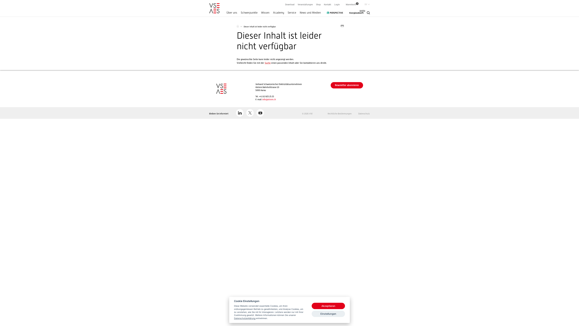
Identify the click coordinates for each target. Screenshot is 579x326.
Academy (278, 12)
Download (289, 4)
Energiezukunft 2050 (355, 12)
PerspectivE (336, 11)
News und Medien (310, 12)
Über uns (231, 12)
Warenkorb (352, 4)
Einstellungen (328, 313)
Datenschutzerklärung (244, 318)
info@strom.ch (269, 99)
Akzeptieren (328, 305)
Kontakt (327, 4)
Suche (268, 63)
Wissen (265, 12)
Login (337, 4)
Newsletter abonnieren (347, 85)
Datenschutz (364, 113)
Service (292, 12)
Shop (318, 4)
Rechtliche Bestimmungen (340, 113)
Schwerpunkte (249, 12)
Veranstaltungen (305, 4)
